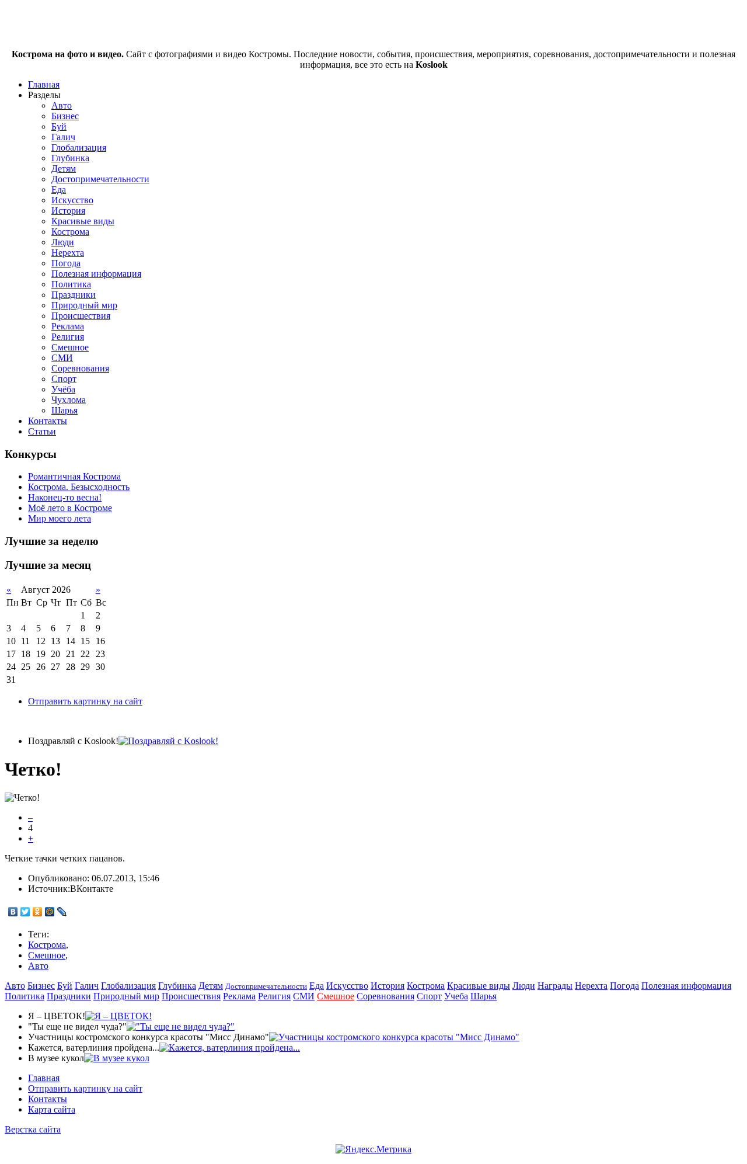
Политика (71, 284)
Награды (555, 986)
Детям (63, 168)
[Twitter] (25, 911)
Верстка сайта (33, 1129)
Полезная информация (96, 274)
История (68, 211)
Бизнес (65, 116)
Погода (66, 263)
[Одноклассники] (38, 911)
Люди (62, 242)
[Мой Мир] (50, 911)
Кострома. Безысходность (79, 487)
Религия (67, 337)
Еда (58, 189)
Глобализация (78, 147)
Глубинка (70, 158)
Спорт (63, 379)
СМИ (62, 358)
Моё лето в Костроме (70, 508)
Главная (44, 84)
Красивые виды (82, 221)
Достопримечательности (100, 179)
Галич (63, 137)
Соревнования (80, 368)
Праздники (73, 295)
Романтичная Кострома (74, 476)
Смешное (70, 347)
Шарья (64, 410)
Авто (61, 105)
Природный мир (84, 305)
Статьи (42, 431)
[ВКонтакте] (13, 911)
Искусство (72, 200)
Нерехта (67, 253)
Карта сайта (51, 1109)
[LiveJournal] (62, 911)
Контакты (47, 421)
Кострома (70, 232)
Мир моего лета (59, 518)
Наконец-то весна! (65, 497)
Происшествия (80, 316)
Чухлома (68, 400)
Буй (59, 126)
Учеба (456, 996)
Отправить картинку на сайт (85, 701)
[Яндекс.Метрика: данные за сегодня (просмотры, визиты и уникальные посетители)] (373, 1149)
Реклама (67, 326)
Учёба (63, 389)
